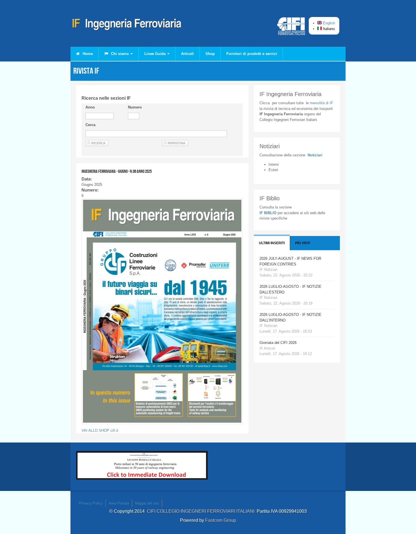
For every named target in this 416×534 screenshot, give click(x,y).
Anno (90, 107)
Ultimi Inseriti (272, 243)
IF (321, 103)
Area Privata (119, 503)
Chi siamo (120, 54)
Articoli (187, 54)
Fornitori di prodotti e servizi (251, 54)
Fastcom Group (220, 520)
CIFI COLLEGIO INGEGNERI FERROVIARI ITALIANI (202, 511)
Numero (135, 107)
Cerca (90, 125)
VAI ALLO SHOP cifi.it (100, 430)
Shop (210, 54)
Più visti (302, 243)
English (328, 23)
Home (87, 54)
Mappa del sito (147, 503)
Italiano (328, 29)
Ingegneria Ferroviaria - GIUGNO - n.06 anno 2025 (117, 171)
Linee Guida (155, 54)
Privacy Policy (91, 503)
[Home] (127, 25)
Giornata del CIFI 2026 (278, 343)
